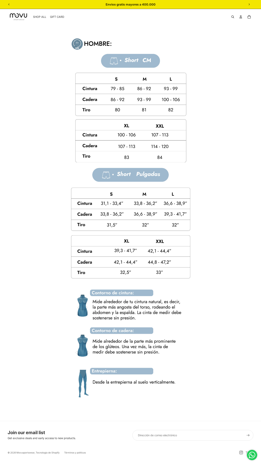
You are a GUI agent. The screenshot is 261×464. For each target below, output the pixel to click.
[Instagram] (241, 452)
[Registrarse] (248, 435)
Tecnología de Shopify (48, 452)
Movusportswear (25, 452)
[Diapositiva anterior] (9, 4)
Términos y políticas (75, 452)
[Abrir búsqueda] (233, 17)
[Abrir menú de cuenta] (241, 17)
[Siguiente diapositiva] (249, 4)
